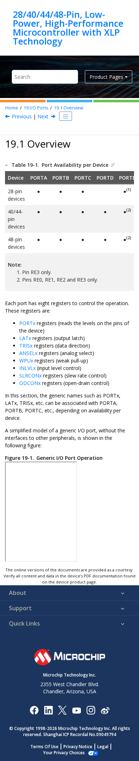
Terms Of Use (44, 747)
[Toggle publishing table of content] (65, 116)
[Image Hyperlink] (76, 710)
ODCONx (30, 383)
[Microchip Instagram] (90, 710)
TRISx (25, 345)
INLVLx (27, 368)
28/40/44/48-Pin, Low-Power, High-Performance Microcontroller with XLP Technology (68, 28)
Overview (68, 108)
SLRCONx (30, 375)
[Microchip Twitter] (62, 710)
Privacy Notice (77, 747)
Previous (22, 116)
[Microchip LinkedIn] (48, 710)
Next (42, 116)
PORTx (27, 323)
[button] (6, 164)
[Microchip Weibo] (105, 710)
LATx (25, 338)
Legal (102, 747)
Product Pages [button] (106, 76)
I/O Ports (36, 108)
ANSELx (28, 353)
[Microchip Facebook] (34, 710)
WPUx (26, 360)
